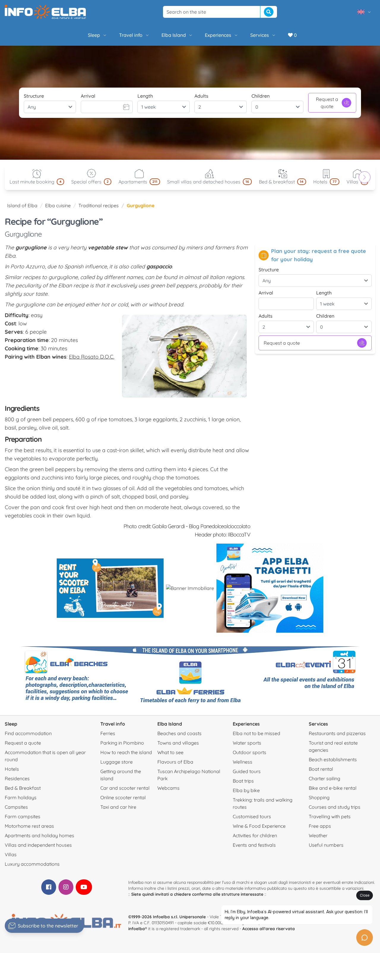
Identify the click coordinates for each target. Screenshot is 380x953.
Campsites (16, 807)
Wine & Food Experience (259, 826)
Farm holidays (21, 797)
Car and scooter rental (125, 788)
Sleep (94, 35)
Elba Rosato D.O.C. (91, 356)
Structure (34, 96)
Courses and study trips (334, 807)
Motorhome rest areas (29, 826)
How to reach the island (126, 752)
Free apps (320, 826)
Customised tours (252, 816)
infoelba (136, 928)
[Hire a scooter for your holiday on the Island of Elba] (110, 588)
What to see (170, 752)
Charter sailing (324, 778)
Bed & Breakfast (23, 788)
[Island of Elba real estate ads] (190, 588)
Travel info (130, 35)
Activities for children (255, 835)
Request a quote (327, 102)
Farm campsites (22, 816)
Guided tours (247, 771)
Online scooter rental (123, 797)
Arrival (88, 96)
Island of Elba (22, 205)
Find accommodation (28, 733)
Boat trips (243, 781)
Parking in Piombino (122, 743)
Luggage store (116, 762)
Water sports (247, 743)
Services (259, 35)
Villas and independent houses (38, 845)
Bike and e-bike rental (333, 788)
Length (145, 96)
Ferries (107, 733)
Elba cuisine (58, 205)
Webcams (168, 788)
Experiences (218, 35)
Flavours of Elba (175, 762)
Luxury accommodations (32, 864)
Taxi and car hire (118, 807)
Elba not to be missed (256, 733)
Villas (11, 854)
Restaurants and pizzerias (337, 733)
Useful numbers (326, 845)
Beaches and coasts (179, 733)
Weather (318, 835)
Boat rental (321, 769)
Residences (17, 778)
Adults (201, 96)
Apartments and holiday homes (39, 835)
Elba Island (174, 35)
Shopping (319, 797)
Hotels (12, 769)
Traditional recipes (98, 205)
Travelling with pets (330, 816)
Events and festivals (254, 845)
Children (260, 96)
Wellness (242, 762)
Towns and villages (178, 743)
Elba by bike (246, 790)
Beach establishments (333, 759)
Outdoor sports (249, 752)
